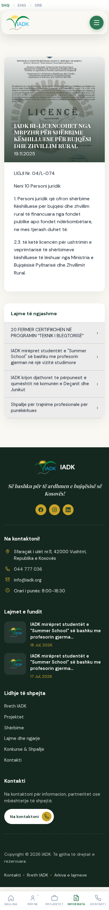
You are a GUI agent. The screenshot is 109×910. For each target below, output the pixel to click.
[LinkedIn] (68, 509)
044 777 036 (28, 569)
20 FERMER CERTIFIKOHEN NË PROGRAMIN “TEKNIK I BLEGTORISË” (47, 333)
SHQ (5, 5)
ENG (22, 5)
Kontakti (12, 760)
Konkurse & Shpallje (24, 749)
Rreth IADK (15, 706)
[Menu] (97, 23)
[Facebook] (40, 509)
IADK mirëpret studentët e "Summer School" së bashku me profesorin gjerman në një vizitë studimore (48, 357)
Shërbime (14, 728)
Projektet (14, 717)
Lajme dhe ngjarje (22, 738)
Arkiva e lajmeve (70, 875)
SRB (38, 5)
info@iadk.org (27, 580)
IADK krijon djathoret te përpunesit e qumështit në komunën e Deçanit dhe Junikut (50, 384)
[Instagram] (54, 509)
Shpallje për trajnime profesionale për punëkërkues (49, 407)
